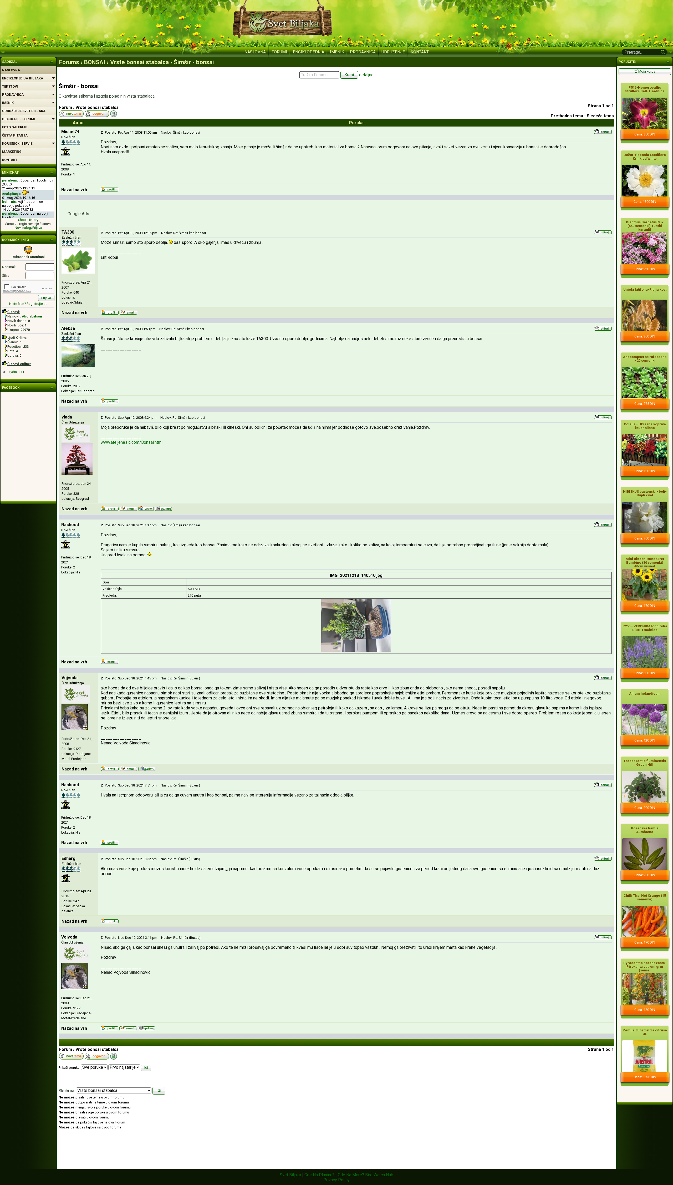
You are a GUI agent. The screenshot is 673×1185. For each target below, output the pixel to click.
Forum (65, 107)
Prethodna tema (567, 115)
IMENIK (337, 51)
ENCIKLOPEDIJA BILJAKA (22, 78)
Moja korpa (646, 71)
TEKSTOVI (10, 86)
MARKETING (12, 152)
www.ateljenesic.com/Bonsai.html (131, 442)
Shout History (28, 220)
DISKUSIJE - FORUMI (18, 119)
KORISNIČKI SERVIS (17, 143)
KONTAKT (420, 51)
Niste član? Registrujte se (28, 304)
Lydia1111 (16, 372)
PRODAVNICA (363, 51)
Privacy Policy (336, 1179)
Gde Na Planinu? (319, 1174)
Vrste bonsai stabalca (97, 107)
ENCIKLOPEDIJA (308, 51)
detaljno (366, 74)
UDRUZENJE (393, 51)
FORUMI (279, 51)
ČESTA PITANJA (15, 135)
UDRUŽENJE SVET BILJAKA (23, 111)
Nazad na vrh (74, 189)
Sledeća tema (600, 115)
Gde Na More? (351, 1174)
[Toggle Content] (668, 61)
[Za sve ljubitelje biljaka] (51, 61)
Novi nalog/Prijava (28, 228)
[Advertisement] (356, 213)
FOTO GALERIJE (14, 127)
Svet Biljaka (290, 1174)
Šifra (5, 276)
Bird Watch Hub (379, 1174)
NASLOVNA (255, 51)
